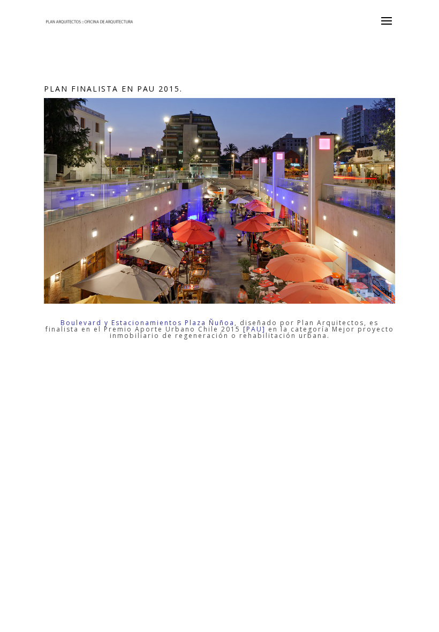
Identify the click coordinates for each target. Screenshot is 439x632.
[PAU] (254, 329)
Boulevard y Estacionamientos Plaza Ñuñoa (147, 322)
